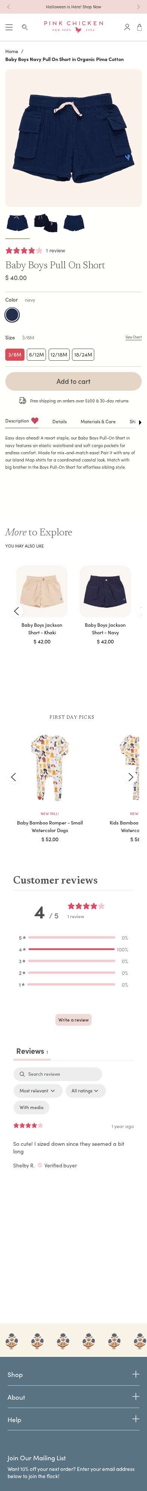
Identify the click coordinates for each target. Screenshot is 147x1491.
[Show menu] (9, 27)
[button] (73, 937)
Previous (16, 611)
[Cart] (139, 27)
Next (130, 777)
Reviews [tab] (32, 1050)
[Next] (138, 6)
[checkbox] (31, 1107)
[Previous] (8, 6)
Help (14, 1419)
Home (11, 51)
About (16, 1397)
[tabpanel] (73, 1132)
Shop (15, 1375)
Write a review (73, 1020)
